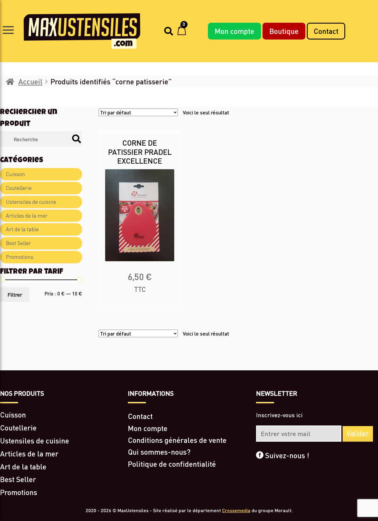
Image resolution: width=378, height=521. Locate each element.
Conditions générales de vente (177, 439)
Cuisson (15, 174)
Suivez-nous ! (286, 455)
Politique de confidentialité (172, 463)
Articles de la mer (27, 216)
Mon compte (234, 31)
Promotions (19, 257)
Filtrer (14, 294)
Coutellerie (19, 188)
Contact (326, 31)
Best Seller (18, 243)
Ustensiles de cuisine (31, 202)
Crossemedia (236, 510)
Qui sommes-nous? (159, 451)
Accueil (30, 81)
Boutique (284, 31)
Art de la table (22, 229)
